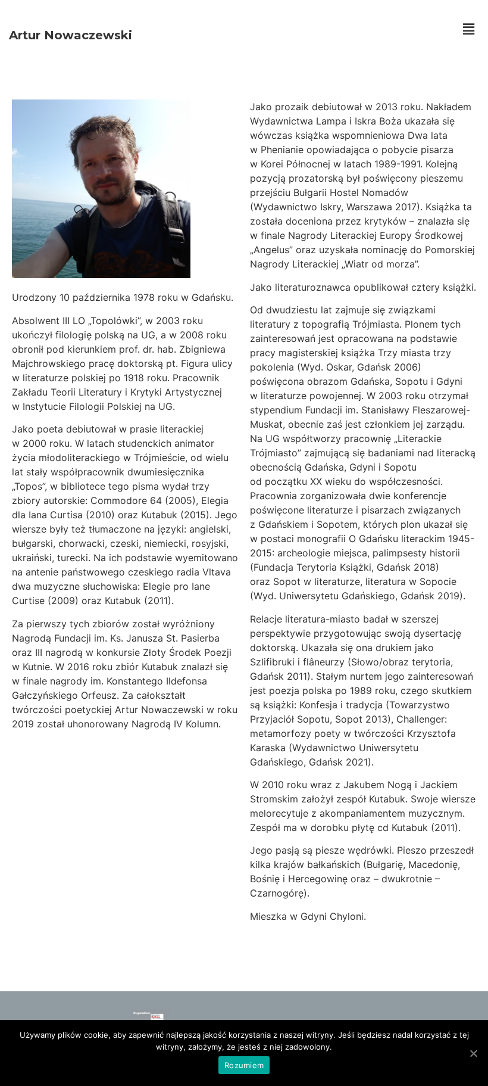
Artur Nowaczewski (70, 35)
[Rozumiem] (473, 1053)
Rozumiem (244, 1065)
